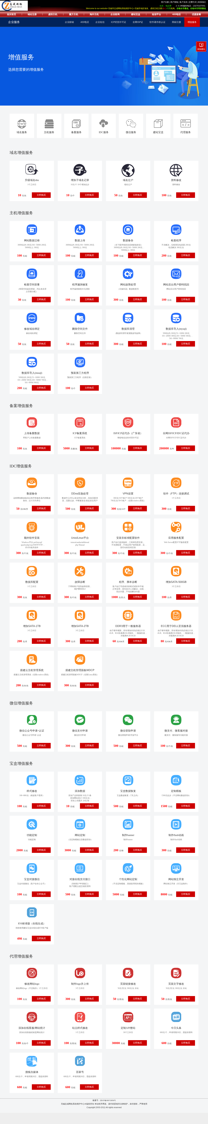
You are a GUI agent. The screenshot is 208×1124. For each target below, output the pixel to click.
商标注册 (176, 22)
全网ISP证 (138, 22)
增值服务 (192, 22)
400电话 (84, 22)
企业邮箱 (69, 22)
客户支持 (183, 2)
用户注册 (165, 2)
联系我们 (202, 2)
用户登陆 (174, 2)
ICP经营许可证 (118, 22)
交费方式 (193, 2)
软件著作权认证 (157, 22)
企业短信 (99, 22)
